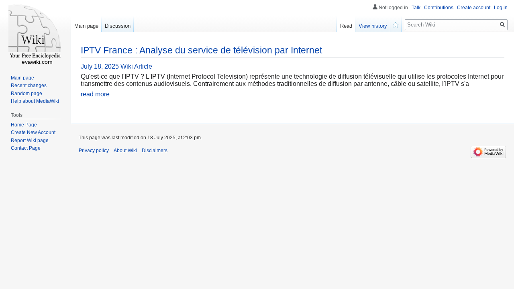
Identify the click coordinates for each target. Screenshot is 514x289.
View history (373, 26)
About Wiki (125, 150)
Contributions (438, 7)
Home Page (24, 125)
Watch (396, 24)
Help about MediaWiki (35, 101)
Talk (416, 7)
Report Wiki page (30, 140)
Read (346, 26)
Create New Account (33, 132)
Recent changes (29, 85)
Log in (501, 7)
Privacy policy (94, 150)
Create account (473, 7)
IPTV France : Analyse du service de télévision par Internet (201, 50)
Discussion (118, 26)
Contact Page (26, 148)
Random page (26, 93)
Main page (86, 26)
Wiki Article (136, 66)
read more (95, 94)
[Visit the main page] (35, 32)
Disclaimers (154, 150)
